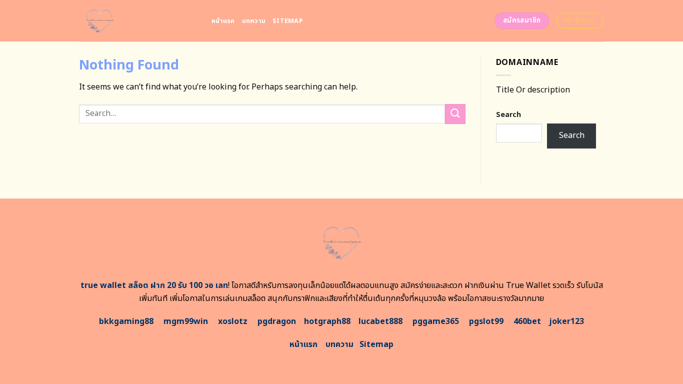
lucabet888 (380, 322)
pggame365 (435, 322)
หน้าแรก (223, 21)
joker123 (566, 322)
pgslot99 (486, 322)
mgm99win (186, 322)
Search (508, 115)
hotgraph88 (327, 322)
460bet (527, 322)
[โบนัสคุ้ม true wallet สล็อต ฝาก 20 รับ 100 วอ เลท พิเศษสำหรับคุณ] (137, 21)
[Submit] (455, 114)
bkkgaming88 (126, 322)
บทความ (254, 21)
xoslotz (233, 322)
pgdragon (277, 322)
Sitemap (287, 21)
